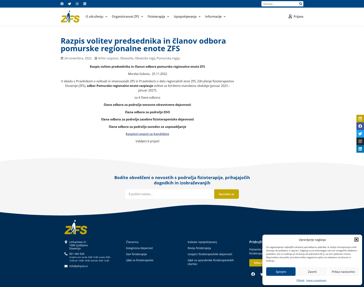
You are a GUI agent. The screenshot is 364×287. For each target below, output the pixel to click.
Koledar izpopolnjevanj (202, 242)
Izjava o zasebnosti (316, 280)
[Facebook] (62, 4)
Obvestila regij (145, 58)
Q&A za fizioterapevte (139, 260)
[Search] (300, 3)
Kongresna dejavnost (139, 248)
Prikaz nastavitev (343, 272)
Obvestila (126, 58)
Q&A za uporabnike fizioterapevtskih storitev (211, 262)
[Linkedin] (85, 4)
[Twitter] (70, 4)
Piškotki (300, 280)
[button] (356, 239)
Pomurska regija (168, 58)
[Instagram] (77, 4)
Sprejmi (281, 272)
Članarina (132, 242)
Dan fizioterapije (136, 254)
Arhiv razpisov (108, 58)
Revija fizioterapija (199, 248)
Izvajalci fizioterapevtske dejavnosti (210, 254)
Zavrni (312, 272)
